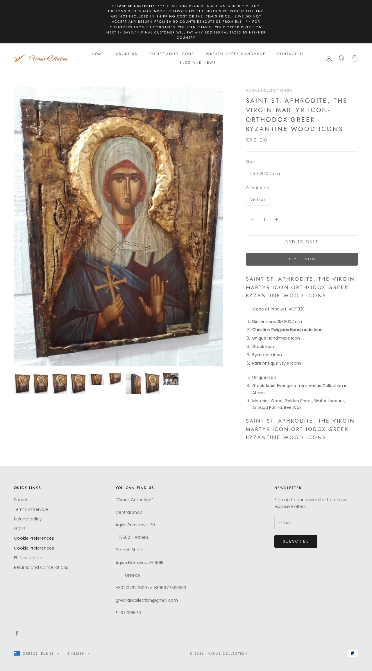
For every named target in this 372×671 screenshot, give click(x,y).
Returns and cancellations (41, 567)
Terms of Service (31, 509)
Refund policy (28, 519)
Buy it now (302, 259)
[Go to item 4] (78, 383)
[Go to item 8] (152, 383)
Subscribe (296, 541)
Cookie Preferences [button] (34, 538)
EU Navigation (28, 558)
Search (21, 500)
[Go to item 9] (171, 379)
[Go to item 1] (22, 383)
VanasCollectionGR (269, 90)
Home (98, 53)
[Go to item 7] (134, 383)
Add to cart (301, 241)
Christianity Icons (171, 53)
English (76, 653)
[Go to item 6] (115, 379)
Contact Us (291, 53)
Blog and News (198, 62)
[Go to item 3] (59, 383)
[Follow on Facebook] (17, 633)
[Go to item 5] (96, 379)
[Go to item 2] (41, 383)
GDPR (19, 528)
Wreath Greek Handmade (235, 53)
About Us (126, 53)
